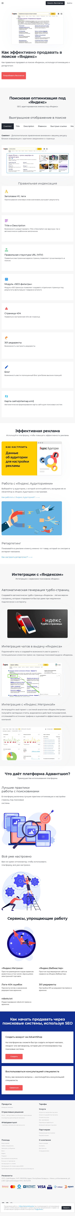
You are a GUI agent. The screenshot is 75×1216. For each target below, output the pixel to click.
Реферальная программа (47, 1133)
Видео (4, 1153)
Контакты (42, 1146)
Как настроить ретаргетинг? (15, 557)
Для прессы (42, 1148)
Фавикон (42, 126)
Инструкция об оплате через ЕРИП (12, 1166)
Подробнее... (39, 1209)
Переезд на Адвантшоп (46, 1122)
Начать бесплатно (55, 3)
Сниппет (8, 126)
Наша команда (43, 1143)
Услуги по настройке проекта (48, 1112)
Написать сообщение (8, 1148)
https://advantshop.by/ (26, 1206)
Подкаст (4, 1156)
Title (18, 126)
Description (29, 126)
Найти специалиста (7, 1146)
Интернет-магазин (7, 1107)
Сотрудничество (44, 1151)
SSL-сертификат (44, 1120)
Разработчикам (44, 1135)
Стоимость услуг (44, 1117)
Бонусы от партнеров (8, 1161)
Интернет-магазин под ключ (48, 1125)
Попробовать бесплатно (13, 76)
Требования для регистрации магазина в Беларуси (18, 1168)
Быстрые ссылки (58, 126)
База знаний (5, 1143)
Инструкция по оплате (9, 1163)
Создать (14, 1056)
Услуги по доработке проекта (48, 1115)
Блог (3, 1151)
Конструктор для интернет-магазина (13, 1118)
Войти (69, 3)
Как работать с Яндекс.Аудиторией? (19, 497)
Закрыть (66, 1208)
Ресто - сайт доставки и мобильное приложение (17, 1115)
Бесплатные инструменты (9, 1158)
